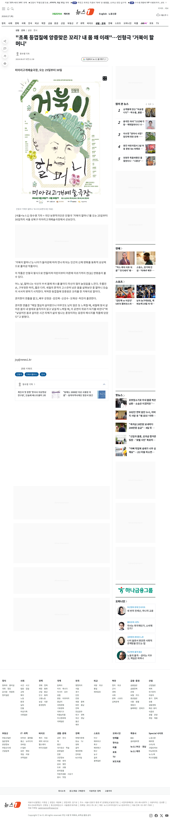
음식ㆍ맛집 (61, 777)
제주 (77, 725)
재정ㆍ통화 (43, 689)
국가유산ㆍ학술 (63, 748)
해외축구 (97, 748)
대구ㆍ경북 (79, 715)
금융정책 (133, 689)
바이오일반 (43, 748)
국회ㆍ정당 (6, 689)
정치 (4, 680)
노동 (22, 698)
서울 (77, 689)
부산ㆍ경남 (79, 718)
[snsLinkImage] (150, 815)
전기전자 (152, 692)
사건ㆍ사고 (24, 685)
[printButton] (5, 63)
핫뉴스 (119, 395)
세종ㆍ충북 (79, 702)
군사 (114, 689)
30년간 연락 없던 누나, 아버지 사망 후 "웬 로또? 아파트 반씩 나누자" (142, 416)
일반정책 (5, 741)
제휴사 (133, 733)
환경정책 (42, 705)
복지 (22, 695)
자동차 (151, 695)
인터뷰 (78, 754)
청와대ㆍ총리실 (8, 685)
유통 (150, 702)
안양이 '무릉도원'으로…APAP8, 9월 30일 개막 (37, 2)
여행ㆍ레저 (61, 761)
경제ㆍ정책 (43, 685)
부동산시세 (6, 748)
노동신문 (112, 14)
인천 (77, 695)
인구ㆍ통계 (43, 695)
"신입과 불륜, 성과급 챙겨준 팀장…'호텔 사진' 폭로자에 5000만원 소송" (142, 440)
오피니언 (120, 601)
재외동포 (97, 692)
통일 (95, 689)
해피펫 (67, 14)
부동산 (5, 733)
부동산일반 (6, 738)
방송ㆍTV (79, 741)
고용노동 (42, 698)
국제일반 (60, 721)
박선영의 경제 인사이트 (136, 607)
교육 (22, 692)
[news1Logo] (13, 804)
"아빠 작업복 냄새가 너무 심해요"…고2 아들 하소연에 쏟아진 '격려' (142, 452)
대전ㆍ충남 (79, 705)
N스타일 (78, 758)
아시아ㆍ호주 (62, 692)
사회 (22, 680)
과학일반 (23, 758)
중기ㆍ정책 (153, 698)
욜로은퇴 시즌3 (133, 622)
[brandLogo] (85, 11)
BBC (132, 738)
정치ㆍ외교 (116, 685)
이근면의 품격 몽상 (134, 652)
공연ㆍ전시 (61, 738)
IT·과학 (24, 733)
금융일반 (133, 685)
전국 (77, 680)
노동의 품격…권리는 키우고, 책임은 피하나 (139, 657)
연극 (43, 374)
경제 (41, 680)
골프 (95, 758)
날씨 (22, 705)
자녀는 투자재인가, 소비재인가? (139, 627)
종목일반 (97, 761)
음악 (77, 748)
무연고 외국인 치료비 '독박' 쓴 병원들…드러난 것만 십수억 (87, 2)
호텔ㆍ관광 (153, 715)
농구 (95, 754)
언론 (59, 754)
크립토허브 (57, 14)
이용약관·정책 (95, 791)
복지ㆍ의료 (43, 738)
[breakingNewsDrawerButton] (8, 9)
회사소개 (61, 791)
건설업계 (5, 751)
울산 (77, 721)
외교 (96, 680)
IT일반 (23, 748)
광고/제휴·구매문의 (77, 791)
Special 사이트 (156, 733)
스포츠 (119, 282)
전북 (77, 708)
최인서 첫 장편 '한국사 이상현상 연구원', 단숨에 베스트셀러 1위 (32, 394)
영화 (77, 744)
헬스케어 (42, 744)
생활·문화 (61, 733)
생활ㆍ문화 (20, 30)
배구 (95, 751)
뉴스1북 (152, 754)
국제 (59, 680)
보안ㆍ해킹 (24, 751)
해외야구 (97, 741)
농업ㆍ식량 (43, 702)
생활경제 (152, 705)
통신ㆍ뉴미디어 (26, 741)
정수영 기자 (24, 53)
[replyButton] (5, 48)
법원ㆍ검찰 (24, 689)
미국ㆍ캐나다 (62, 689)
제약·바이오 (43, 741)
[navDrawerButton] (4, 9)
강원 (77, 698)
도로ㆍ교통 (61, 767)
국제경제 (60, 705)
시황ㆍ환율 (134, 702)
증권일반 (133, 698)
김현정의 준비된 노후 (135, 637)
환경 (22, 702)
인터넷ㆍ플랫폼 (26, 738)
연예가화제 (79, 738)
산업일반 (152, 685)
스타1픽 (152, 744)
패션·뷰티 (153, 708)
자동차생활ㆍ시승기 (65, 774)
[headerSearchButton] (12, 9)
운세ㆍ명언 (61, 764)
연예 (118, 248)
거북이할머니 (31, 374)
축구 (95, 744)
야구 (95, 738)
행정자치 (78, 685)
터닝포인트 (153, 751)
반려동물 (60, 771)
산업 (151, 680)
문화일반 (60, 751)
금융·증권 (135, 680)
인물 (22, 708)
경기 (77, 692)
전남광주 (78, 711)
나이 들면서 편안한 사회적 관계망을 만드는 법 (139, 642)
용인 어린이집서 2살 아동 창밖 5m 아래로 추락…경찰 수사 (133, 148)
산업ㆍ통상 (43, 692)
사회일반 (23, 715)
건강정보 (60, 758)
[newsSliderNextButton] (153, 104)
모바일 (23, 744)
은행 (132, 692)
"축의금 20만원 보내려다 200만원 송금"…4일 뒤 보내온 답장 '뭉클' (141, 428)
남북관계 (115, 702)
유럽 (59, 695)
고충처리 (108, 791)
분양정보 (5, 744)
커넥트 (160, 8)
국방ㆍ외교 (98, 685)
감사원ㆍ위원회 (8, 692)
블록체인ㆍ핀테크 (137, 708)
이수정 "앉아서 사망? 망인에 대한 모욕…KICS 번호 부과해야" (133, 136)
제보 (166, 8)
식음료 (151, 711)
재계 (150, 689)
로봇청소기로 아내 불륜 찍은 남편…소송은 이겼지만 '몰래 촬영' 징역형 (142, 404)
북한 (114, 680)
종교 (59, 744)
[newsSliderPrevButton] (146, 104)
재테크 (133, 705)
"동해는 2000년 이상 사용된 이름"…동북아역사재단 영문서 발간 (78, 394)
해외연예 (78, 751)
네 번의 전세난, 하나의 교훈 (140, 610)
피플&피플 (61, 715)
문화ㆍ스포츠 (117, 698)
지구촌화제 (61, 718)
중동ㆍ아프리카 (63, 698)
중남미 (59, 702)
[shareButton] (5, 41)
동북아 (59, 685)
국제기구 (60, 711)
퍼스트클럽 (153, 758)
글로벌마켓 (134, 741)
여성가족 (23, 711)
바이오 (42, 733)
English (103, 14)
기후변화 (60, 708)
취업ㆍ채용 (153, 718)
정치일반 (5, 695)
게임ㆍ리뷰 (24, 754)
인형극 (19, 374)
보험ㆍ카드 (134, 695)
